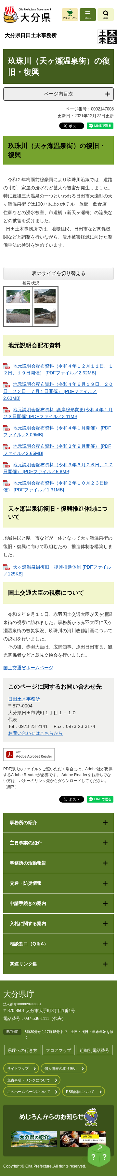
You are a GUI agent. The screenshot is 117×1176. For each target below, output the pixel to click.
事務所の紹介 (23, 822)
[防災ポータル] (70, 14)
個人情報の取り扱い (61, 1068)
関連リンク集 (23, 963)
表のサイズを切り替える (58, 273)
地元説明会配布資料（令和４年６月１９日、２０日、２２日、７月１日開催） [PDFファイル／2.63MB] (58, 391)
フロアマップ (58, 1050)
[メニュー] (88, 14)
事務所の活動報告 (28, 862)
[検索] (106, 14)
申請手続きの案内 (28, 903)
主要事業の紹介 (26, 842)
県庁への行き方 (22, 1050)
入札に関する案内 (28, 923)
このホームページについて (28, 1092)
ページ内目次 (58, 93)
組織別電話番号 (94, 1050)
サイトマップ (18, 1068)
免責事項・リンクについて (28, 1080)
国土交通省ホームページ (28, 667)
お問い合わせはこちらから (35, 733)
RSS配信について (80, 1092)
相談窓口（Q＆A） (29, 943)
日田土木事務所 (24, 699)
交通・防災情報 (26, 883)
